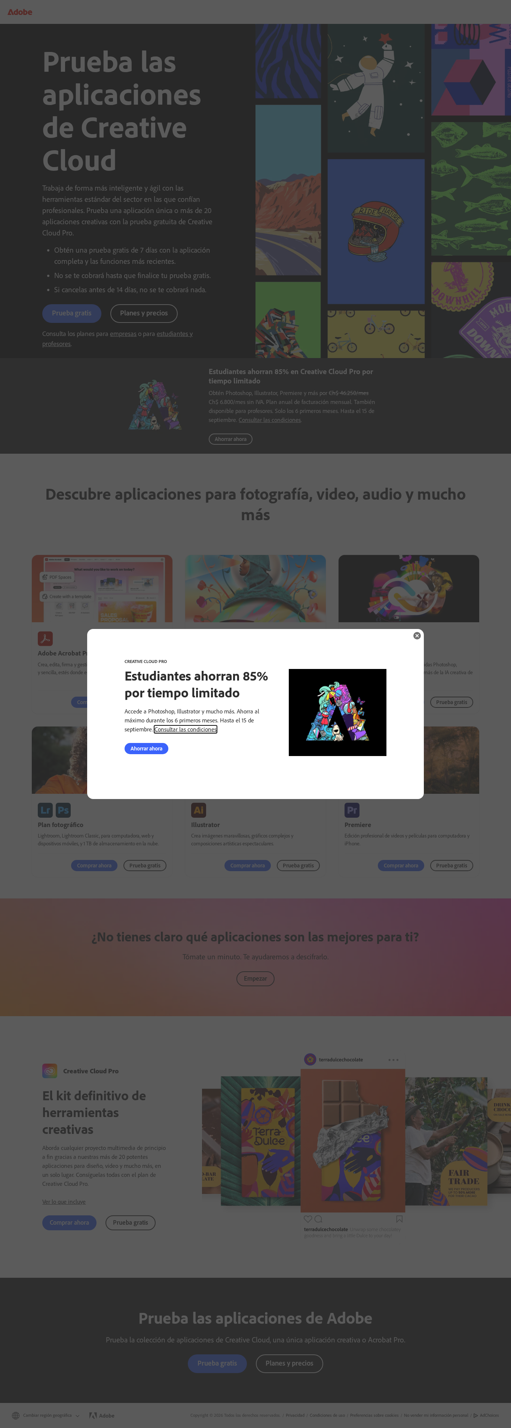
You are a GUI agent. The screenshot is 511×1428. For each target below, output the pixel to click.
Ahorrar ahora (146, 748)
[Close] (417, 636)
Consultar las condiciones (185, 729)
